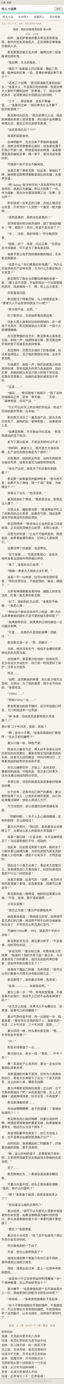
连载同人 (39, 16)
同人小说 (8, 16)
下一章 (37, 1325)
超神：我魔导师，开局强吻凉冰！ (23, 1358)
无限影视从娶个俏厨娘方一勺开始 (23, 1362)
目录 (52, 1325)
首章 (11, 1325)
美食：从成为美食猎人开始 (19, 1371)
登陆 (9, 2)
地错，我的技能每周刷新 (30, 24)
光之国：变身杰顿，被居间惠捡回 (23, 1349)
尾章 (45, 1325)
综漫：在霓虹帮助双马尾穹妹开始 (23, 1340)
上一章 (20, 1325)
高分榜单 (55, 16)
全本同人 (23, 16)
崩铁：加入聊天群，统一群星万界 (23, 1345)
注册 (3, 2)
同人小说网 (8, 9)
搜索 (58, 9)
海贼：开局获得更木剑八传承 (20, 1336)
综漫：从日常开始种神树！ (19, 1367)
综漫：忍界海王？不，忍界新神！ (23, 1376)
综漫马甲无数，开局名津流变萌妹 (23, 1354)
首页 (3, 24)
